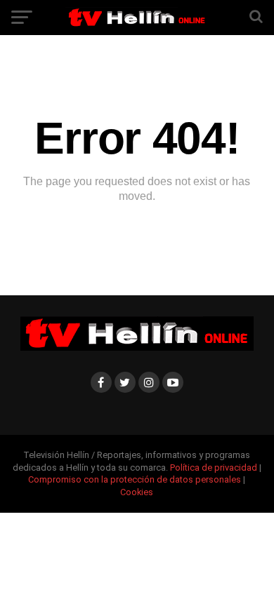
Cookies (136, 492)
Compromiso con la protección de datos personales (134, 479)
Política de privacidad (214, 467)
